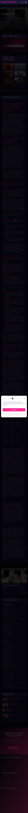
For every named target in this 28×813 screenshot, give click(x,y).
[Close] (24, 398)
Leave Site (14, 414)
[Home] (8, 2)
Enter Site (14, 410)
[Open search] (22, 2)
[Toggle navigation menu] (25, 2)
